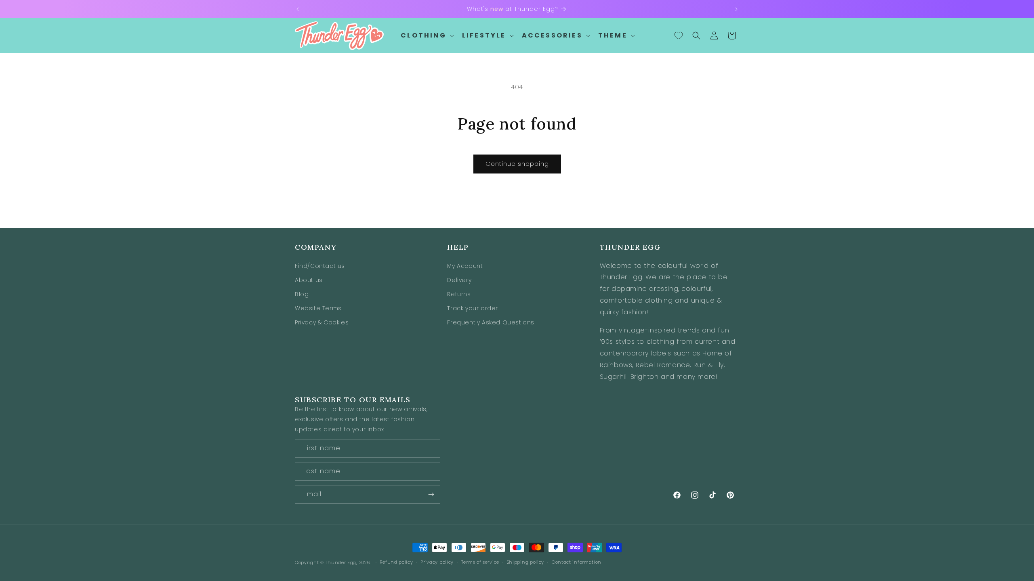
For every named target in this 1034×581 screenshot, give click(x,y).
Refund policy (396, 562)
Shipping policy (525, 562)
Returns (459, 294)
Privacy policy (437, 562)
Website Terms (318, 308)
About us (309, 280)
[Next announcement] (736, 9)
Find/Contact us (320, 266)
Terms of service (480, 562)
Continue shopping (517, 163)
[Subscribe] (431, 494)
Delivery (459, 280)
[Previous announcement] (298, 9)
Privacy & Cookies (322, 322)
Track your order (472, 308)
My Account (465, 266)
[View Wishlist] (678, 35)
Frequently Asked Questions (490, 322)
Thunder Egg (340, 562)
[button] (426, 36)
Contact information (576, 562)
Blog (302, 294)
